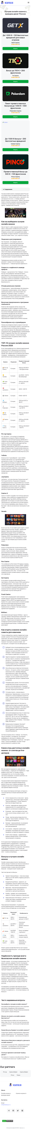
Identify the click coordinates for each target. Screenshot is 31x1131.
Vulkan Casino (15, 144)
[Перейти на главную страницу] (7, 2)
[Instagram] (22, 1110)
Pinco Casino (15, 177)
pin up (5, 1072)
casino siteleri (13, 1072)
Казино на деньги (21, 1093)
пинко (18, 1075)
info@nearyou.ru (6, 1105)
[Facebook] (13, 1110)
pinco (12, 1075)
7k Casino (15, 75)
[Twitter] (18, 1110)
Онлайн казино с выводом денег (6, 1094)
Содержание (8, 189)
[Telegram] (9, 1110)
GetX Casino (15, 43)
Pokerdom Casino (15, 111)
